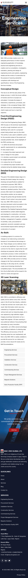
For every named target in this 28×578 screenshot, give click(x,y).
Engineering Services (7, 499)
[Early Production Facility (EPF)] (14, 384)
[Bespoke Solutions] (14, 379)
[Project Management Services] (14, 375)
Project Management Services (9, 517)
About (2, 479)
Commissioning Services (8, 514)
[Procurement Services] (14, 355)
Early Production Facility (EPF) (10, 524)
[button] (26, 2)
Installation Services (6, 506)
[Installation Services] (14, 360)
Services (3, 483)
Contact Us (4, 490)
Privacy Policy (21, 575)
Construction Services (7, 510)
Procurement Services (7, 503)
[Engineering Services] (14, 350)
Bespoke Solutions (6, 521)
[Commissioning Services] (14, 370)
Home (2, 475)
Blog (2, 486)
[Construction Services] (14, 365)
